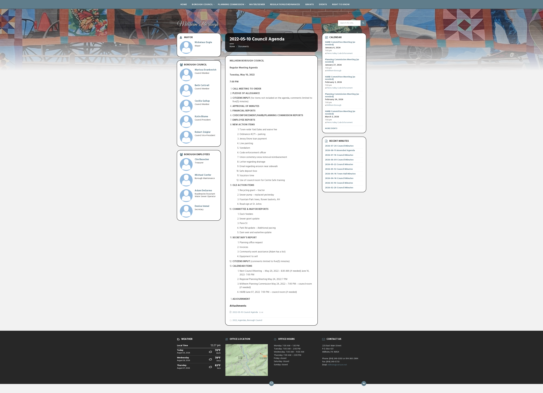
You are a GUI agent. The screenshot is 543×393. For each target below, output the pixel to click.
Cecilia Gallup (202, 101)
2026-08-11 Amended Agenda (340, 150)
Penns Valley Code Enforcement (340, 53)
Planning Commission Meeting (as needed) (342, 61)
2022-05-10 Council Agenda (245, 312)
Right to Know (341, 4)
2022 (234, 320)
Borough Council (202, 4)
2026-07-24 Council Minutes (339, 146)
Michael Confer (203, 175)
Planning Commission (231, 4)
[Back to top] (363, 383)
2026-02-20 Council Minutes (339, 187)
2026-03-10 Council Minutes (339, 183)
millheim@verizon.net (337, 365)
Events (323, 4)
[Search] (363, 23)
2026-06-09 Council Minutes (339, 160)
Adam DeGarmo (203, 191)
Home (183, 4)
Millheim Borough (334, 70)
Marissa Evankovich (205, 70)
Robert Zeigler (203, 132)
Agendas (242, 320)
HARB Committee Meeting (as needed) (340, 43)
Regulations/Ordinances (285, 4)
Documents (243, 46)
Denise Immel (202, 206)
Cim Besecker (202, 159)
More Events (331, 128)
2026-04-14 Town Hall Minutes (340, 174)
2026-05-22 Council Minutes (339, 164)
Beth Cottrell (202, 85)
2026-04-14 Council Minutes (339, 178)
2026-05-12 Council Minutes (339, 169)
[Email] (271, 383)
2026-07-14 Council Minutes (339, 155)
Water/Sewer (257, 4)
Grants (309, 4)
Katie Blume (201, 116)
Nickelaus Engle (203, 42)
